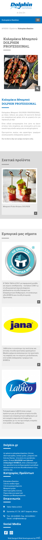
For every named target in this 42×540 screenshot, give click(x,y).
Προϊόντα (13, 28)
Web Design (12, 538)
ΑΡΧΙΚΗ (5, 28)
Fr (24, 13)
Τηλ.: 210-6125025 (13, 516)
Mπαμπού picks (9, 488)
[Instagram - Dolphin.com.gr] (11, 532)
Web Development (26, 538)
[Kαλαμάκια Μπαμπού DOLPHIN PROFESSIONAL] (21, 72)
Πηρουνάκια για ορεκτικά (13, 493)
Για (3, 139)
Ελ (18, 13)
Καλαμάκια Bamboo (25, 28)
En (21, 13)
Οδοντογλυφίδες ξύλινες (12, 491)
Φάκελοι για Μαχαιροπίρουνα (14, 495)
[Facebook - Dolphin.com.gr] (6, 532)
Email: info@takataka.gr (17, 518)
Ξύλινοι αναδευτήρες (11, 484)
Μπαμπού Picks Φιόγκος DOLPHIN (16, 206)
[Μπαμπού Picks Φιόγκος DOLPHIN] (19, 186)
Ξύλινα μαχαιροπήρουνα (12, 486)
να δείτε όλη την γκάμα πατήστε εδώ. (19, 139)
